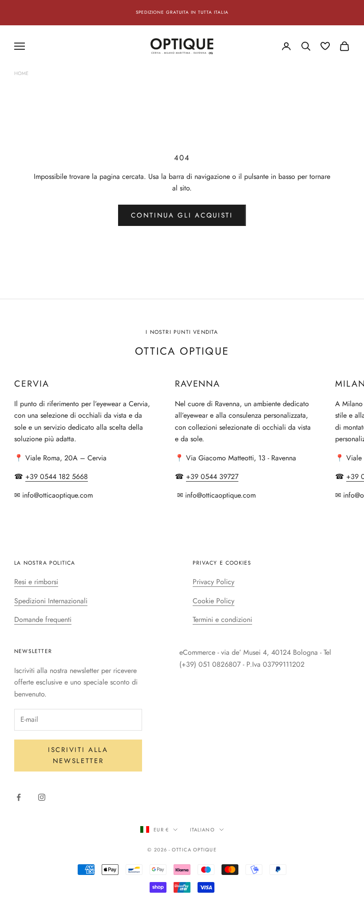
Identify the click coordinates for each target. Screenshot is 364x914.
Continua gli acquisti (182, 215)
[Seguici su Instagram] (41, 797)
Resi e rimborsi (36, 582)
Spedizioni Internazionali (50, 601)
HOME (21, 73)
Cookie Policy (213, 601)
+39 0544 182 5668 (56, 476)
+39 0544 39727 (212, 476)
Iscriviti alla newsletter (78, 755)
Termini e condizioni (222, 619)
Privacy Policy (213, 582)
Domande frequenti (42, 619)
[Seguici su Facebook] (18, 797)
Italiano (202, 829)
